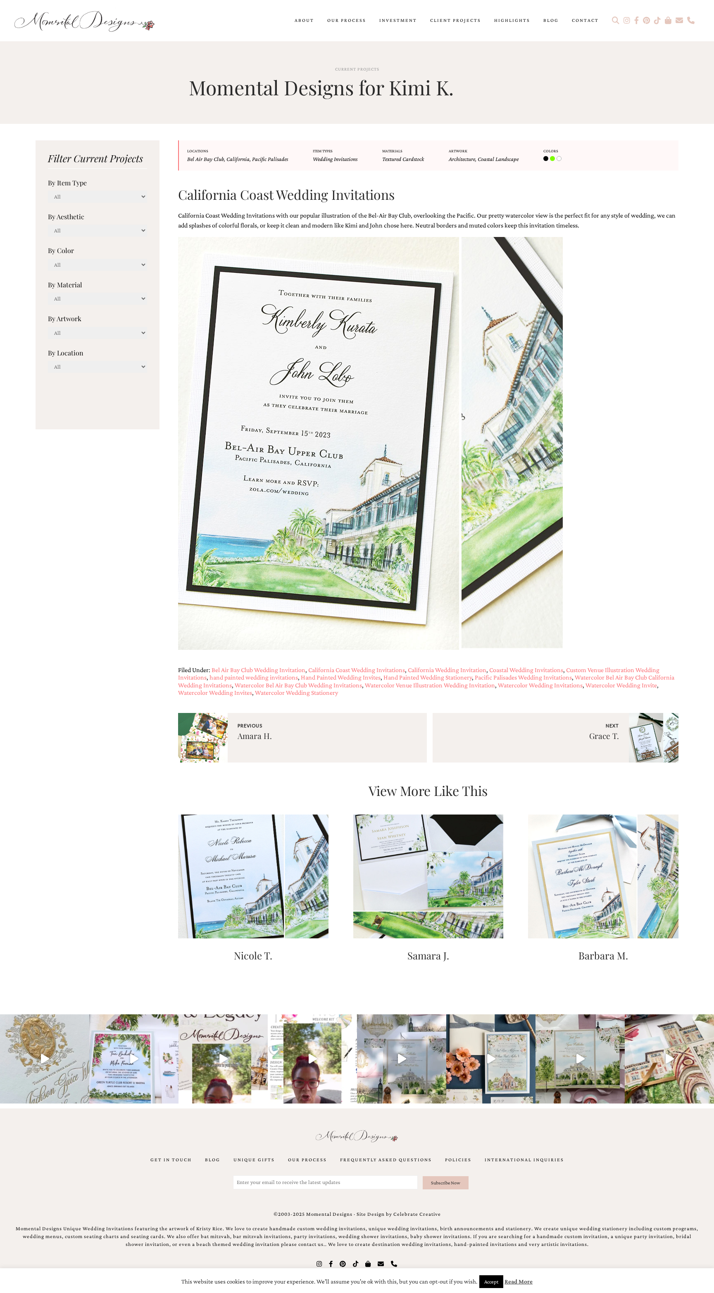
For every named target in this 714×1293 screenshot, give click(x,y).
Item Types (323, 151)
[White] (560, 159)
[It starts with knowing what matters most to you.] (669, 1059)
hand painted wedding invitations (253, 677)
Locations (197, 151)
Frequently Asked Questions (386, 1160)
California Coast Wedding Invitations (356, 669)
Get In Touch (171, 1160)
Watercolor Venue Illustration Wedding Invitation (430, 685)
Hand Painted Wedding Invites (341, 677)
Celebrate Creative (417, 1214)
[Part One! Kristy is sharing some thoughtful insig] (312, 1059)
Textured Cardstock (403, 159)
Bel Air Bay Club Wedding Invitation (258, 669)
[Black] (546, 159)
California (238, 159)
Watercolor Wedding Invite (621, 685)
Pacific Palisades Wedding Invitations (523, 677)
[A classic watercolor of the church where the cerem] (491, 1059)
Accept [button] (491, 1282)
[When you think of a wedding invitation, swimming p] (133, 1059)
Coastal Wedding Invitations (526, 669)
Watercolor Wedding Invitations (540, 685)
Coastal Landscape (498, 159)
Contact (585, 20)
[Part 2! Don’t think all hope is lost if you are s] (223, 1059)
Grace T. (604, 735)
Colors (550, 151)
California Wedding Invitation (447, 669)
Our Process (346, 20)
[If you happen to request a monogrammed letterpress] (44, 1059)
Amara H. (255, 735)
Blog (551, 20)
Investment (398, 20)
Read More (519, 1281)
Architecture (462, 159)
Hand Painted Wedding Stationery (427, 677)
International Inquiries (524, 1160)
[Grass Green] (553, 159)
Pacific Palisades (270, 159)
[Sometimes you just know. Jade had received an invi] (580, 1059)
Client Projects (455, 20)
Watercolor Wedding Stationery (296, 692)
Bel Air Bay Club (205, 159)
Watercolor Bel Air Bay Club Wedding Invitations (298, 685)
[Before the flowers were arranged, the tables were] (401, 1059)
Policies (458, 1160)
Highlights (512, 20)
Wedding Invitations (335, 159)
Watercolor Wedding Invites (215, 692)
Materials (392, 151)
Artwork (458, 151)
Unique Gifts (254, 1160)
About (304, 20)
